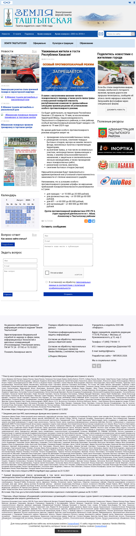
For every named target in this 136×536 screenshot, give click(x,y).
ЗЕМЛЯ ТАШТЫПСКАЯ (15, 43)
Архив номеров (44, 34)
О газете (17, 34)
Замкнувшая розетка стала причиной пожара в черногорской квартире (19, 90)
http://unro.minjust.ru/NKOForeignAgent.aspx (30, 471)
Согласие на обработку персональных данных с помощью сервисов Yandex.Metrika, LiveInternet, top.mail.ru (67, 349)
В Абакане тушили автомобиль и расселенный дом (17, 108)
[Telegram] (93, 221)
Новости (6, 34)
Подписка (29, 34)
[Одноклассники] (86, 221)
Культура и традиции (62, 43)
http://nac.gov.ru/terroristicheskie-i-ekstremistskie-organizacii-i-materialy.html (44, 492)
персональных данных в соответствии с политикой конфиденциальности (70, 285)
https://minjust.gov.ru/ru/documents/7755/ (29, 409)
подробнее (73, 523)
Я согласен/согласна (68, 531)
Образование (86, 43)
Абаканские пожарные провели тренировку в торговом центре (17, 126)
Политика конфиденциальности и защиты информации (65, 333)
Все (34, 51)
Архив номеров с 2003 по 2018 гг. (70, 34)
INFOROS (117, 356)
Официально (39, 43)
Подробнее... (8, 244)
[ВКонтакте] (89, 221)
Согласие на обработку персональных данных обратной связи (67, 340)
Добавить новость (116, 110)
